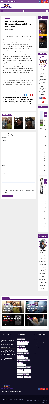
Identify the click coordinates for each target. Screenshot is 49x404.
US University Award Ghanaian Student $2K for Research (18, 24)
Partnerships (27, 369)
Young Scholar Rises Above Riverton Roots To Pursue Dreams (6, 119)
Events (26, 353)
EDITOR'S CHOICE (22, 344)
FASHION (21, 355)
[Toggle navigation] (23, 11)
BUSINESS (21, 339)
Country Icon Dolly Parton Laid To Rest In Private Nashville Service (7, 358)
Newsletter (36, 350)
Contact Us (36, 353)
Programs (28, 372)
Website (4, 181)
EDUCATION (7, 18)
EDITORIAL (21, 346)
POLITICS (35, 304)
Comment (5, 140)
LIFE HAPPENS (22, 365)
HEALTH (4, 316)
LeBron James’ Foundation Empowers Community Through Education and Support (26, 100)
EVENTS (20, 353)
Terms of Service (38, 347)
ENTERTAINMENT (44, 31)
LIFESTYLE (21, 367)
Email (3, 173)
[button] (45, 34)
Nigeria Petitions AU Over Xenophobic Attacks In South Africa (8, 346)
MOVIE (28, 367)
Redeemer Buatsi (16, 29)
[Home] (2, 11)
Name (4, 165)
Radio (19, 374)
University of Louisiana (25, 29)
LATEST (20, 362)
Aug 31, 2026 (45, 162)
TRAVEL (20, 376)
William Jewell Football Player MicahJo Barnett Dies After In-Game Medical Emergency (11, 320)
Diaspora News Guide (11, 391)
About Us (36, 339)
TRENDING (27, 376)
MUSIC (41, 36)
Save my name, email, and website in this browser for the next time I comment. (18, 191)
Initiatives (27, 360)
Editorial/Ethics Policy (39, 342)
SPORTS (8, 316)
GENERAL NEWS (42, 34)
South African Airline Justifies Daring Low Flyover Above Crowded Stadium (45, 136)
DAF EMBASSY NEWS (23, 341)
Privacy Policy (37, 345)
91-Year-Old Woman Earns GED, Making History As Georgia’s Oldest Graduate (29, 117)
